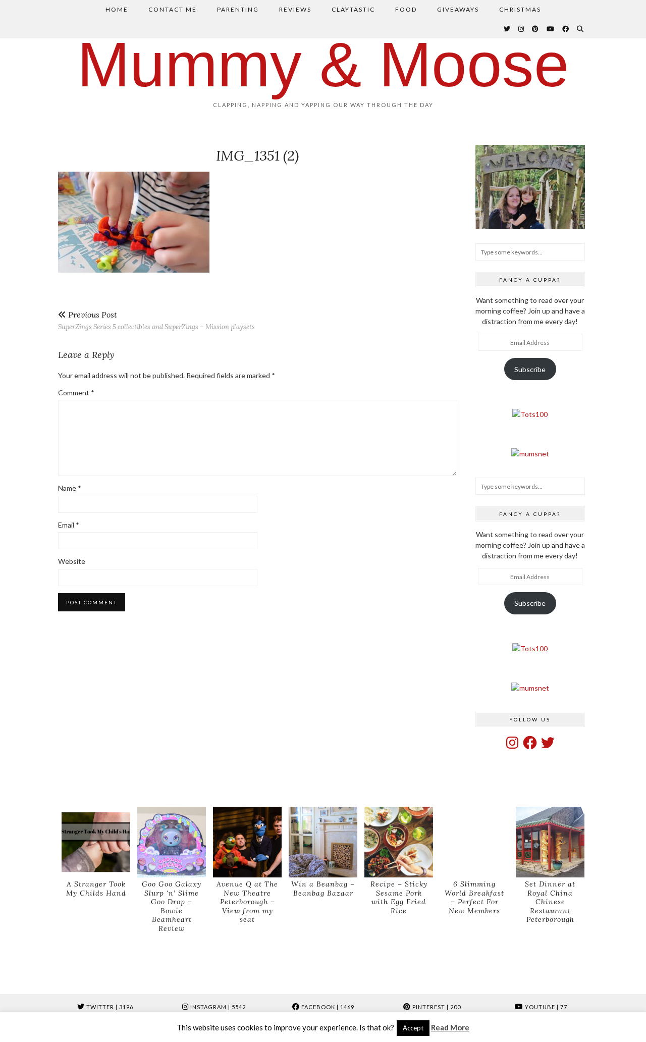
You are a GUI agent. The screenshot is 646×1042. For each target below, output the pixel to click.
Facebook (327, 1007)
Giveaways (458, 9)
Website (71, 561)
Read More (450, 1027)
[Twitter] (507, 28)
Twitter (109, 1007)
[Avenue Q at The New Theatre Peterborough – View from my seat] (247, 842)
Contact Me (172, 9)
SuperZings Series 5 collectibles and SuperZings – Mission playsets (156, 320)
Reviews (295, 9)
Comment (76, 392)
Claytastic (353, 9)
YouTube (545, 1007)
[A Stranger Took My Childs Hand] (96, 842)
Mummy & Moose (323, 64)
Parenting (238, 9)
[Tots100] (530, 414)
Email (68, 524)
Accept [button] (413, 1028)
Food (406, 9)
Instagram (217, 1007)
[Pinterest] (536, 28)
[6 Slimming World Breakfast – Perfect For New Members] (474, 842)
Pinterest (436, 1007)
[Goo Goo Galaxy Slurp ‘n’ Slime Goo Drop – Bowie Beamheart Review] (171, 842)
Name (69, 488)
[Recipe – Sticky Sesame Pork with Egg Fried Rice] (398, 842)
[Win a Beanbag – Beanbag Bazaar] (323, 842)
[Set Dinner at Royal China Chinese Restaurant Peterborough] (550, 842)
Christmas (520, 9)
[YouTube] (551, 28)
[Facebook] (566, 28)
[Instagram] (521, 28)
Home (116, 9)
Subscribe (530, 369)
